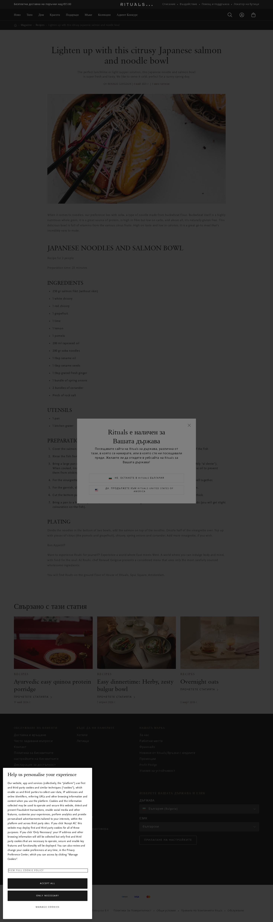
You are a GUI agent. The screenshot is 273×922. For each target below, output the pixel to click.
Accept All (47, 883)
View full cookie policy (26, 870)
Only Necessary (47, 896)
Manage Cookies (47, 907)
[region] (47, 843)
